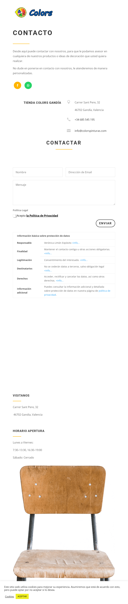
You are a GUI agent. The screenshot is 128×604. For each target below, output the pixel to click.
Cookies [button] (9, 596)
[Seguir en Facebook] (17, 85)
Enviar (105, 223)
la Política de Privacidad (42, 215)
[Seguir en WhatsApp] (28, 85)
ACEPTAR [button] (22, 596)
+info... (76, 242)
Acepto (37, 215)
